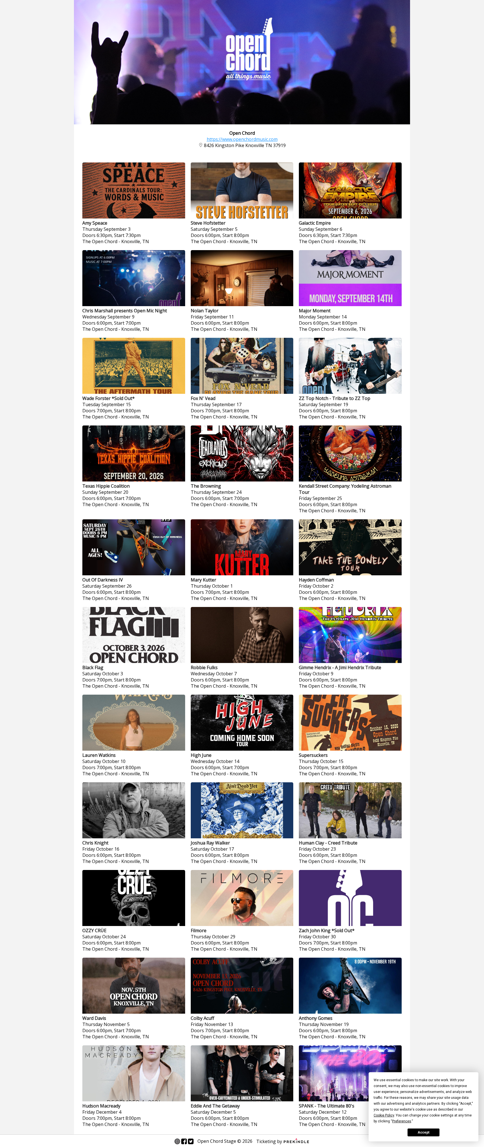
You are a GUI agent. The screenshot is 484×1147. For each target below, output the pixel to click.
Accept (423, 1132)
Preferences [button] (401, 1121)
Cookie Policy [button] (384, 1115)
